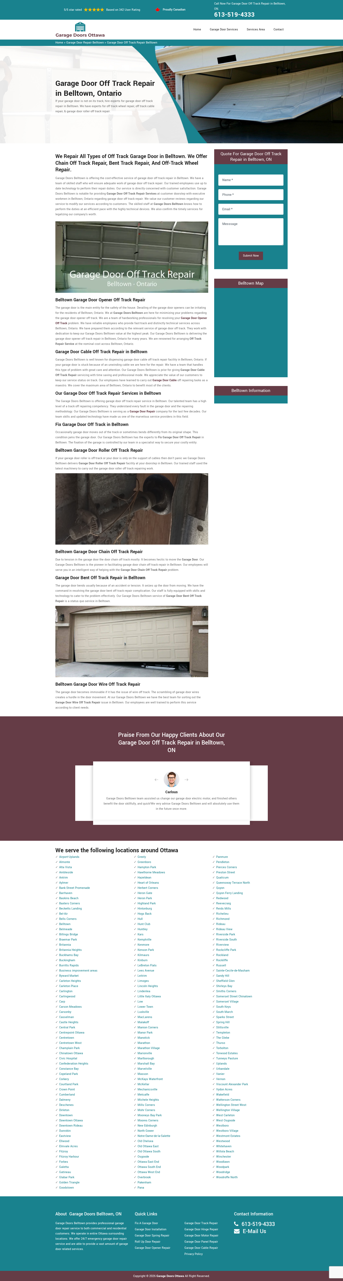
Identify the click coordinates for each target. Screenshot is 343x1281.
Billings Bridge (68, 934)
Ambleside (66, 872)
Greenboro (144, 862)
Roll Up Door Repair (147, 1242)
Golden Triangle (69, 1182)
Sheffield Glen (225, 981)
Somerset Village (227, 1002)
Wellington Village (228, 1110)
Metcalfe (143, 1095)
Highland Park (147, 903)
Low (140, 1002)
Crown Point (67, 1089)
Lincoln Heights (148, 986)
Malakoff (143, 1022)
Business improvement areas (78, 971)
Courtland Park (68, 1084)
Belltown (64, 924)
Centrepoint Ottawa (71, 1033)
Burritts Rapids (69, 965)
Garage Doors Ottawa (170, 1276)
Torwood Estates (227, 1053)
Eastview (65, 1136)
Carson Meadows (70, 1007)
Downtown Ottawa (71, 1120)
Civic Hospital (68, 1058)
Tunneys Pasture (227, 1058)
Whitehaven (223, 1146)
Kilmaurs (143, 955)
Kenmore (143, 945)
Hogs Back (144, 914)
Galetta (64, 1167)
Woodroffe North (227, 1177)
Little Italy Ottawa (149, 996)
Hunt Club (144, 924)
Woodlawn (223, 1162)
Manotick (144, 1038)
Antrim (63, 878)
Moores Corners (148, 1120)
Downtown (66, 1115)
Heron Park (145, 898)
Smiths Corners (226, 991)
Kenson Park (146, 950)
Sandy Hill (222, 976)
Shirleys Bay (224, 986)
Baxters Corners (69, 903)
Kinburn (142, 960)
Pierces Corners (226, 867)
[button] (160, 780)
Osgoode (143, 1157)
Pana (141, 1188)
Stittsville (222, 1027)
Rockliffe (222, 960)
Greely (142, 857)
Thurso (220, 1043)
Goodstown (66, 1188)
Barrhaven (65, 893)
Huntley (142, 929)
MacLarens (145, 1017)
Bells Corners (68, 919)
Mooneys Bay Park (150, 1115)
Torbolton (222, 1048)
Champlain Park (69, 1048)
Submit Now (251, 256)
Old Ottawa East (148, 1146)
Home (197, 29)
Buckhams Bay (68, 955)
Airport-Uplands (69, 857)
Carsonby (65, 1012)
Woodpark (222, 1167)
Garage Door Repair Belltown (85, 43)
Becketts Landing (70, 909)
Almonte (64, 862)
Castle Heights (68, 1022)
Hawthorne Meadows (151, 872)
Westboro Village (227, 1131)
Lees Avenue (146, 971)
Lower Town (145, 1007)
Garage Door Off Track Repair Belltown (132, 43)
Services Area (256, 29)
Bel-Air (63, 914)
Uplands (221, 1064)
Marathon (144, 1043)
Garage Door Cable (164, 380)
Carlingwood (67, 996)
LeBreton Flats (147, 965)
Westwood (223, 1141)
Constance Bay (69, 1069)
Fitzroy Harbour (69, 1157)
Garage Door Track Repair (201, 1223)
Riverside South (226, 940)
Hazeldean (144, 878)
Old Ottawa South (149, 1151)
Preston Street (225, 872)
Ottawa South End (149, 1167)
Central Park (67, 1027)
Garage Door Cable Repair (201, 1248)
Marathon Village (149, 1048)
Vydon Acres (224, 1089)
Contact (279, 29)
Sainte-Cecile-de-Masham (233, 971)
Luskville (143, 1012)
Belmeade (65, 929)
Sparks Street (225, 1017)
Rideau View (224, 929)
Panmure (222, 857)
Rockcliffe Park (226, 950)
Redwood (222, 898)
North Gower (146, 1131)
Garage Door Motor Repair (201, 1235)
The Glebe (222, 1038)
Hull (140, 919)
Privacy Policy (193, 1254)
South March (224, 1012)
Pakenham (144, 1182)
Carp (62, 1002)
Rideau (220, 924)
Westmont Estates (228, 1136)
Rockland (222, 955)
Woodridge (223, 1172)
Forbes (63, 1162)
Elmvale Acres (68, 1146)
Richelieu (222, 914)
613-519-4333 (234, 14)
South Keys (223, 1007)
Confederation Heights (73, 1064)
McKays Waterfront (150, 1079)
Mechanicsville (147, 1089)
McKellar (143, 1084)
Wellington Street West (231, 1105)
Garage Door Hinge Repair (201, 1229)
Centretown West (70, 1043)
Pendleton (222, 862)
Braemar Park (68, 940)
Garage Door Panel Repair (201, 1242)
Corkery (64, 1079)
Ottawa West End (149, 1172)
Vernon (220, 1079)
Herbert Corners (148, 888)
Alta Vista (65, 867)
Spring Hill (223, 1022)
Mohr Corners (146, 1110)
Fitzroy (63, 1151)
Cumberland (67, 1095)
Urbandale (222, 1069)
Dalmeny (64, 1100)
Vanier (220, 1074)
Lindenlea (144, 991)
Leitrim (142, 976)
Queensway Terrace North (233, 883)
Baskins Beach (68, 898)
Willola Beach (225, 1151)
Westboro (222, 1126)
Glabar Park (66, 1177)
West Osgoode (225, 1120)
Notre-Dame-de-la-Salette (154, 1136)
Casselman (66, 1017)
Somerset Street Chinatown (234, 996)
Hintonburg (145, 909)
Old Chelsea (145, 1141)
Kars (141, 934)
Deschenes (66, 1105)
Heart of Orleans (148, 883)
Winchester (223, 1157)
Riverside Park (225, 934)
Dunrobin (65, 1131)
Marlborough (146, 1058)
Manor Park (145, 1033)
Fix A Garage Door (146, 1223)
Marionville (145, 1053)
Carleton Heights (70, 981)
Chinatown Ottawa (71, 1053)
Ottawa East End (148, 1162)
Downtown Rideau (71, 1126)
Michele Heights (148, 1100)
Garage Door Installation (150, 1229)
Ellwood (64, 1141)
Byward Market (69, 976)
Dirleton (64, 1110)
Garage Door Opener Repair (152, 1248)
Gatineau (65, 1172)
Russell (221, 965)
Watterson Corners (228, 1100)
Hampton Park (147, 867)
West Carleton (225, 1115)
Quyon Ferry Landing (229, 893)
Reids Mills (223, 909)
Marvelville (145, 1069)
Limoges (143, 981)
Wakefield (222, 1095)
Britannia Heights (70, 950)
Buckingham (67, 960)
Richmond (222, 919)
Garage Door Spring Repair (152, 1235)
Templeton (223, 1033)
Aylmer (63, 883)
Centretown (66, 1038)
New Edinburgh (147, 1126)
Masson (143, 1074)
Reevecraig (223, 903)
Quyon (220, 888)
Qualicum (222, 878)
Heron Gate (145, 893)
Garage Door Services (224, 29)
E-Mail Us (254, 1231)
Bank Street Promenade (74, 888)
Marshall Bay (146, 1064)
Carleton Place (68, 986)
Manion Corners (148, 1027)
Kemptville (144, 940)
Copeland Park (68, 1074)
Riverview (222, 945)
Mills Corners (146, 1105)
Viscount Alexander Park (232, 1084)
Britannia (65, 945)
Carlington (65, 991)
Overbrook (144, 1177)
